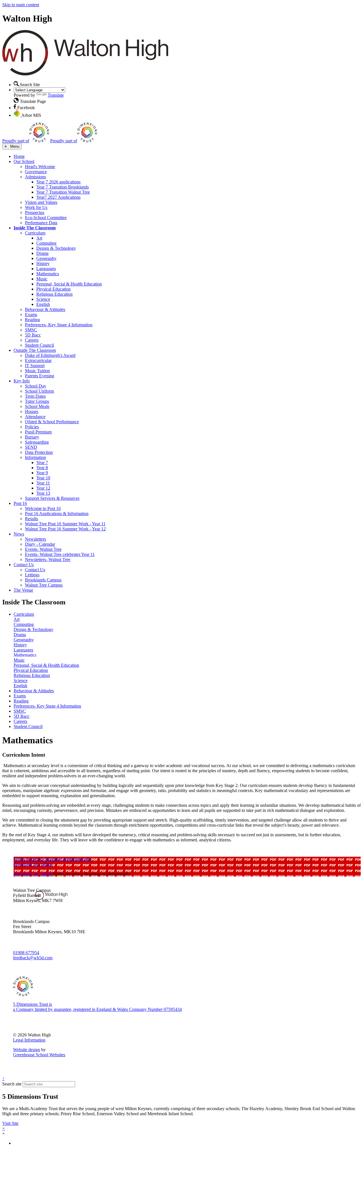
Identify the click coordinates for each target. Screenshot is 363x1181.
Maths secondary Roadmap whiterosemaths (52, 859)
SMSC (31, 329)
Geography (46, 258)
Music (41, 278)
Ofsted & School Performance (52, 421)
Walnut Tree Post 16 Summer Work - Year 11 (65, 523)
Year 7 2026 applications (58, 181)
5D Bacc (33, 335)
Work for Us (36, 207)
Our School (24, 161)
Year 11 (43, 483)
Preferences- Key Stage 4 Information (58, 324)
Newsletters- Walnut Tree (47, 559)
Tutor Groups (37, 401)
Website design (26, 1049)
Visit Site (10, 1123)
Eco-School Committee (46, 217)
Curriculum (35, 232)
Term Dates (35, 396)
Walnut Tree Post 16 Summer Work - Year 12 (65, 528)
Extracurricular (38, 360)
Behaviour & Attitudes (45, 309)
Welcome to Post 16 (43, 508)
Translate (56, 95)
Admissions (35, 176)
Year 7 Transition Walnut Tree (63, 192)
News (19, 534)
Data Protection (39, 452)
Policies (32, 426)
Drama (42, 253)
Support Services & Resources (52, 498)
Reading (32, 319)
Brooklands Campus (43, 579)
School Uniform (39, 391)
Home (19, 156)
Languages (46, 268)
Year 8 (42, 467)
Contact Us (24, 564)
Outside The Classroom (35, 350)
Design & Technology (56, 248)
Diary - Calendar (40, 544)
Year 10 (43, 477)
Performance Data (41, 222)
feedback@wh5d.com (32, 957)
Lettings (32, 574)
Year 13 (43, 493)
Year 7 (42, 462)
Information (35, 457)
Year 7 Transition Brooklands (62, 187)
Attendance (35, 416)
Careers (32, 340)
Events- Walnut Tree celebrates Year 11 (60, 554)
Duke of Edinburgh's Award (50, 355)
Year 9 (42, 472)
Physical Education (53, 289)
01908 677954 (26, 952)
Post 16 (20, 503)
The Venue (23, 590)
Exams (31, 314)
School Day (35, 386)
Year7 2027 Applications (58, 197)
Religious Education (54, 294)
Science (43, 299)
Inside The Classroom (35, 227)
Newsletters (35, 539)
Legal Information (29, 1040)
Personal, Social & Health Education (69, 284)
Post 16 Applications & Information (56, 513)
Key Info (22, 380)
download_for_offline (33, 864)
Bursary (32, 437)
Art (39, 238)
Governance (36, 171)
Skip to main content (20, 4)
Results (31, 518)
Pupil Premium (38, 431)
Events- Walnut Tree (43, 549)
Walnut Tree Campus (44, 585)
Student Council (39, 345)
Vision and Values (41, 202)
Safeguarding (37, 442)
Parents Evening (39, 375)
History (43, 263)
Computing (46, 243)
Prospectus (34, 212)
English (43, 304)
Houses (31, 411)
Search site (12, 1083)
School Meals (37, 406)
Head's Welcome (40, 166)
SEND (31, 447)
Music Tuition (37, 370)
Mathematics (47, 273)
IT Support (35, 365)
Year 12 (43, 488)
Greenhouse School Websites (39, 1054)
